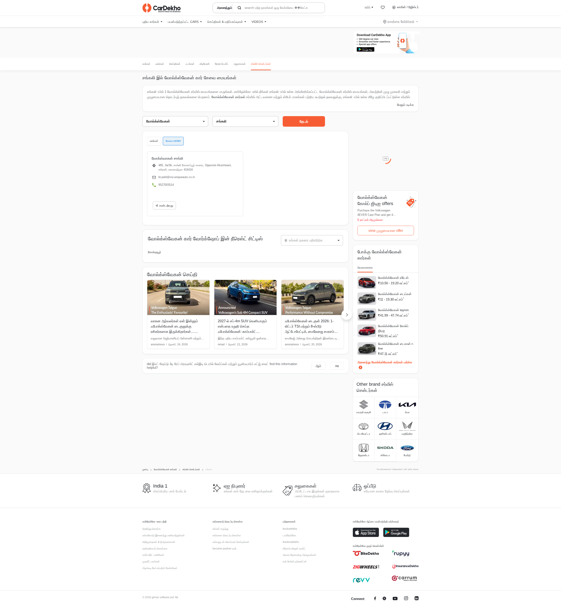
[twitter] (384, 599)
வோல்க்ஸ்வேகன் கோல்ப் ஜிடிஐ (393, 328)
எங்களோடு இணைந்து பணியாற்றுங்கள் (163, 535)
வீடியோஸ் (205, 63)
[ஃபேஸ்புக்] (375, 599)
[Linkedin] (417, 599)
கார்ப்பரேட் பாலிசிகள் (153, 554)
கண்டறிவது (166, 205)
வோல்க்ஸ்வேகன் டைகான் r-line (396, 346)
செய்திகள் (174, 63)
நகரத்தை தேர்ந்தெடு (400, 21)
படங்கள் (190, 63)
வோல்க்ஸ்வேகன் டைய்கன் (395, 294)
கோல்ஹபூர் (154, 252)
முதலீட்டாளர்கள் (151, 561)
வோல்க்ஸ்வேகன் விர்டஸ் (393, 277)
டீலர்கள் (160, 63)
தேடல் (304, 121)
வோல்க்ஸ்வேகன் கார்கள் (228, 97)
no (337, 366)
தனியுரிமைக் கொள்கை (154, 548)
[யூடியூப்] (395, 599)
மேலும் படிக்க (405, 104)
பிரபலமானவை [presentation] (365, 267)
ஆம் (318, 366)
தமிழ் (367, 7)
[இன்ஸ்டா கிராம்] (406, 599)
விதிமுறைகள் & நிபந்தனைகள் (158, 542)
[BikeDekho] (366, 553)
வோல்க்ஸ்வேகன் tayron (393, 310)
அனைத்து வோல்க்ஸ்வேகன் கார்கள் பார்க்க (384, 362)
